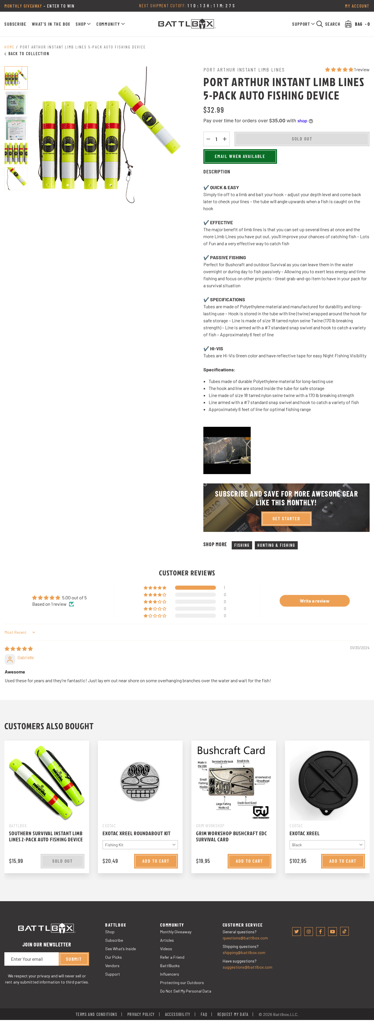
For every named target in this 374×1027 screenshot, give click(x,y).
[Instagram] (308, 931)
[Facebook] (320, 931)
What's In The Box (51, 24)
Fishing (242, 545)
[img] (19, 648)
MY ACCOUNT (357, 5)
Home (9, 46)
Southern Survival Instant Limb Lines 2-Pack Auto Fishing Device (46, 836)
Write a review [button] (315, 600)
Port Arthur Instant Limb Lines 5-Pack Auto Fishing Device (83, 46)
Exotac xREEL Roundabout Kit (137, 833)
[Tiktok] (344, 931)
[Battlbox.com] (187, 24)
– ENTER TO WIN (39, 5)
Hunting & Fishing (276, 545)
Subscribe (15, 24)
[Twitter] (296, 931)
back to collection (28, 53)
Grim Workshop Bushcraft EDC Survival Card (231, 836)
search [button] (333, 24)
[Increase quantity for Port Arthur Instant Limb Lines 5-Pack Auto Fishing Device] (224, 139)
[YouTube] (332, 931)
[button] (83, 23)
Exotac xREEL (305, 833)
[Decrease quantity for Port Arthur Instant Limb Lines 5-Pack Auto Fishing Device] (208, 139)
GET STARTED (286, 518)
